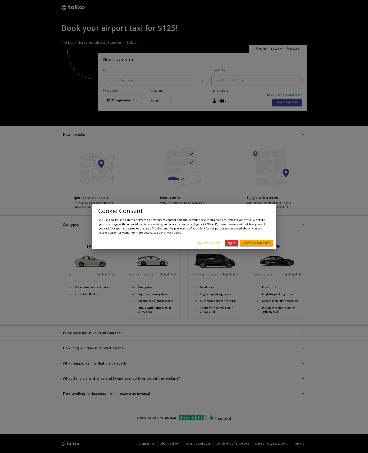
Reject (231, 243)
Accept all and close (256, 243)
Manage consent (209, 243)
